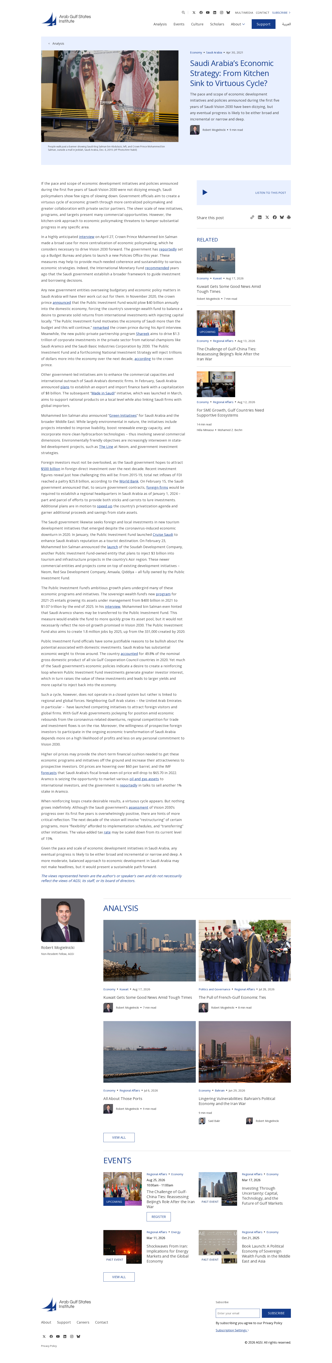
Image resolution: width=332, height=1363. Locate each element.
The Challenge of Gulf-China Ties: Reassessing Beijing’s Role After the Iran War (228, 354)
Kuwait (217, 278)
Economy (196, 52)
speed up (104, 506)
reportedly (168, 249)
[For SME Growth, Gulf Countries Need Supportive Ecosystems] (216, 384)
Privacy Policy (49, 1346)
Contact (262, 12)
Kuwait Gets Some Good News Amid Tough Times (229, 289)
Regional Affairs (223, 341)
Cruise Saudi (163, 534)
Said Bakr (214, 1121)
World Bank (129, 481)
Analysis (160, 24)
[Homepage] (66, 19)
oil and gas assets (144, 779)
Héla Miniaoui (205, 430)
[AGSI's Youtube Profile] (208, 12)
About (236, 24)
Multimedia (244, 12)
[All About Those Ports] (149, 1052)
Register (159, 1217)
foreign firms (157, 487)
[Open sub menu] (243, 24)
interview (86, 236)
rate (107, 832)
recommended (157, 268)
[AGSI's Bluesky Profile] (228, 12)
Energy (176, 1232)
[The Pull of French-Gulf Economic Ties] (245, 950)
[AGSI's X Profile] (194, 12)
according (142, 358)
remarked (101, 327)
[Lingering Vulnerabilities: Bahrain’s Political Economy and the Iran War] (245, 1052)
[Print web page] (289, 217)
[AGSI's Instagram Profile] (221, 12)
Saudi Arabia (214, 52)
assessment (138, 807)
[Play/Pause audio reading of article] (205, 192)
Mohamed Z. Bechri (230, 430)
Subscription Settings (231, 1330)
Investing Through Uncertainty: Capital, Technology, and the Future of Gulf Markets (262, 1196)
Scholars (217, 24)
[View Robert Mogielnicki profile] (195, 130)
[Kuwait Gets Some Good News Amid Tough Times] (216, 260)
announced (62, 302)
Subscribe (280, 12)
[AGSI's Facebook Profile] (201, 12)
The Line (106, 446)
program (163, 594)
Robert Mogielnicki (214, 130)
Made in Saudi (103, 393)
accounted (129, 653)
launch (112, 547)
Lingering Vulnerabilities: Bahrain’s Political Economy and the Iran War (237, 1101)
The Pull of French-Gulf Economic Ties (232, 997)
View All (119, 1137)
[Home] (100, 1304)
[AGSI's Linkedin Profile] (215, 12)
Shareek (142, 333)
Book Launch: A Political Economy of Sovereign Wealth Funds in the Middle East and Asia (266, 1254)
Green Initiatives (123, 415)
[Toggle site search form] (183, 12)
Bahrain (220, 1090)
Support (264, 24)
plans (64, 387)
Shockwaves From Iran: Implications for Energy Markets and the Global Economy (167, 1254)
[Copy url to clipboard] (252, 217)
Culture (197, 24)
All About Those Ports (122, 1098)
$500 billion (50, 468)
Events (178, 24)
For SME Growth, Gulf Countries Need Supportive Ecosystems (230, 413)
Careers (83, 1322)
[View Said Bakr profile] (202, 1120)
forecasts (49, 772)
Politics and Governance (214, 989)
